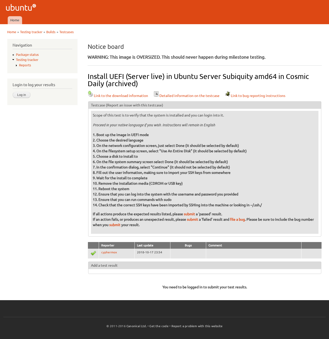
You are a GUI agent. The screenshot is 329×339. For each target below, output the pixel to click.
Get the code (158, 326)
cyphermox (109, 252)
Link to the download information (121, 96)
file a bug (237, 219)
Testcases (66, 32)
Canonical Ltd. (136, 326)
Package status (27, 54)
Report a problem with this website (197, 326)
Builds (51, 32)
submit (189, 214)
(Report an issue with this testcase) (134, 105)
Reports (25, 65)
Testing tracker (31, 32)
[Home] (21, 8)
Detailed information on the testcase (189, 96)
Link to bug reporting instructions (258, 96)
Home (14, 20)
